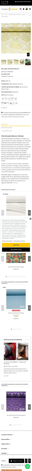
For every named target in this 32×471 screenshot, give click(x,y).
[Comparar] (16, 265)
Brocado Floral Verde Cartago (16, 267)
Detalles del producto (6, 127)
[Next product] (30, 15)
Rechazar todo (16, 250)
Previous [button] (26, 340)
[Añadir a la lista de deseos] (26, 461)
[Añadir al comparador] (29, 461)
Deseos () (5, 3)
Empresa (15, 182)
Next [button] (28, 340)
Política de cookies (7, 241)
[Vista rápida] (18, 265)
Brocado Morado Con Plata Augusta (16, 415)
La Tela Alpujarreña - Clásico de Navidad (15, 362)
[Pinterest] (6, 108)
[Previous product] (29, 15)
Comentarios (7, 130)
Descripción (4, 124)
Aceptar (16, 245)
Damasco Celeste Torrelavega (16, 313)
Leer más (6, 375)
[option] (16, 361)
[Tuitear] (4, 108)
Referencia (4, 71)
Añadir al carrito (17, 461)
